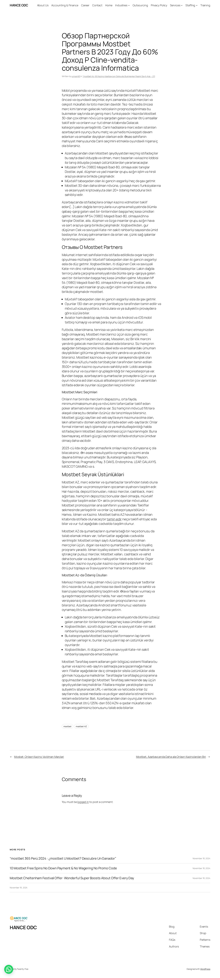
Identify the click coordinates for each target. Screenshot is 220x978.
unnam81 (76, 76)
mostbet (67, 726)
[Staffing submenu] (197, 5)
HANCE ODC (19, 5)
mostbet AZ (81, 726)
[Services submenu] (182, 5)
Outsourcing (140, 5)
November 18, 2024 (201, 858)
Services (175, 5)
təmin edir (114, 519)
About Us (42, 5)
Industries (121, 5)
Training (205, 5)
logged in (83, 802)
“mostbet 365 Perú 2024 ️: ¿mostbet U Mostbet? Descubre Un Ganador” (63, 858)
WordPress (205, 969)
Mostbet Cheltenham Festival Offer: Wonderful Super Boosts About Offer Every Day (72, 878)
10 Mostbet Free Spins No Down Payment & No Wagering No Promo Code (63, 868)
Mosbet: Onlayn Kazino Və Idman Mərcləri (39, 756)
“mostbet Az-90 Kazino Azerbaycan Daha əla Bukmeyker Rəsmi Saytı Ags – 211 (119, 76)
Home (108, 5)
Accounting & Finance (64, 5)
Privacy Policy (159, 5)
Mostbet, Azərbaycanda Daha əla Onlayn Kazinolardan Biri (171, 756)
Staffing (190, 5)
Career (85, 5)
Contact (97, 5)
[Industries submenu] (129, 5)
